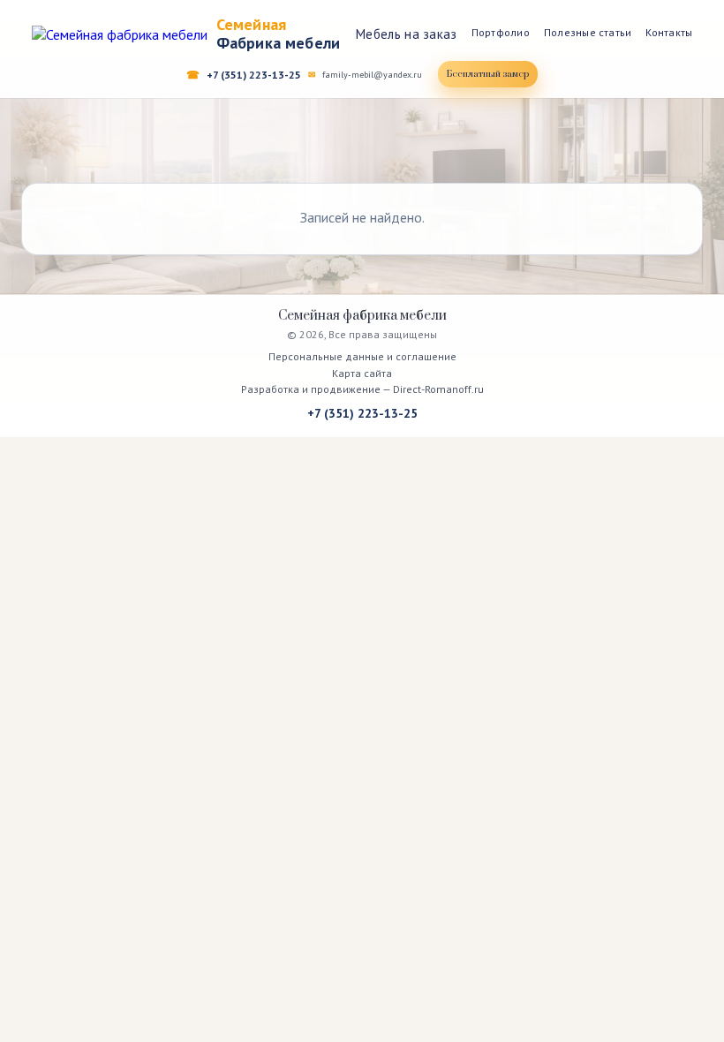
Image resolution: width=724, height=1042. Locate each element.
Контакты (668, 32)
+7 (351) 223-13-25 (254, 74)
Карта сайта (362, 373)
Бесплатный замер (488, 74)
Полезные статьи (588, 32)
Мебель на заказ (406, 34)
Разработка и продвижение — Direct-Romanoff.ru (362, 389)
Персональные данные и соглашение (362, 356)
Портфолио (500, 32)
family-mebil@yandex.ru (372, 74)
